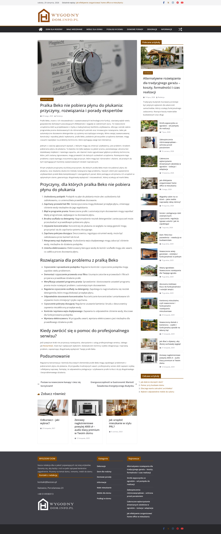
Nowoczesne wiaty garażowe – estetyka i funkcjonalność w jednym (170, 254)
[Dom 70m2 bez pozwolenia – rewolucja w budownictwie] (149, 239)
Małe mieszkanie (74, 29)
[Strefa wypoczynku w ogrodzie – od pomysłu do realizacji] (149, 127)
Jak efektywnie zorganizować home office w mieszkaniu (167, 183)
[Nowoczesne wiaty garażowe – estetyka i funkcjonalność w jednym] (149, 255)
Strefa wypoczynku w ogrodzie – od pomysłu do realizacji (169, 126)
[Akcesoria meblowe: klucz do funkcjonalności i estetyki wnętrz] (149, 288)
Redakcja (59, 116)
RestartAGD (48, 346)
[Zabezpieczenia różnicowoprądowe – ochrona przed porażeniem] (149, 145)
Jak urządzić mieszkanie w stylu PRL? (120, 423)
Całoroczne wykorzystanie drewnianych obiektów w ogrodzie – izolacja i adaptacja (98, 3)
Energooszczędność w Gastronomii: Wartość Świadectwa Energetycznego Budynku (112, 384)
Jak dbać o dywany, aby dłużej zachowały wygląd (170, 342)
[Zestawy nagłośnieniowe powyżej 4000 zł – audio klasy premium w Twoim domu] (87, 401)
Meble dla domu (94, 29)
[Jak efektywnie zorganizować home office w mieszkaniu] (149, 184)
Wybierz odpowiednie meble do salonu (157, 391)
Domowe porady (135, 29)
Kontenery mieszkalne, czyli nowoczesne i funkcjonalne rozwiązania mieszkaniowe (169, 305)
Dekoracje (152, 29)
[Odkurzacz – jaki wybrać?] (53, 401)
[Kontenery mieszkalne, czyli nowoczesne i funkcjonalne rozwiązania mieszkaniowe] (149, 308)
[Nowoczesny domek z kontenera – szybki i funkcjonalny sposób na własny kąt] (149, 328)
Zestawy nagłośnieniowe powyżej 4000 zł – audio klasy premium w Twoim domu (87, 426)
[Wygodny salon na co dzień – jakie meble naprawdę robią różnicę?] (149, 201)
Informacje (166, 29)
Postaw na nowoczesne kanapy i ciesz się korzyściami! (61, 384)
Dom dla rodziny (54, 29)
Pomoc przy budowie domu (152, 385)
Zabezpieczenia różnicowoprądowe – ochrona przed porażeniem (168, 143)
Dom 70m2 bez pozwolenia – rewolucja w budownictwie (170, 237)
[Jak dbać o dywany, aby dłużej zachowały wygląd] (149, 344)
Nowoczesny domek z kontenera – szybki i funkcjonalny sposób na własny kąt (169, 326)
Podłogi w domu (115, 29)
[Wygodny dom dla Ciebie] (41, 29)
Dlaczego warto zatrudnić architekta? (156, 388)
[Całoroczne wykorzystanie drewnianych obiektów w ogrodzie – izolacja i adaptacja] (149, 166)
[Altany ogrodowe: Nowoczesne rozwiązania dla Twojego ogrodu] (149, 272)
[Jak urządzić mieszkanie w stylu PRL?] (121, 401)
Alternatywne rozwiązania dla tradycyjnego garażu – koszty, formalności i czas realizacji (162, 85)
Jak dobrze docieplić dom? (152, 382)
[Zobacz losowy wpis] (180, 29)
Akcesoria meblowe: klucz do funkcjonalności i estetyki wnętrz (170, 287)
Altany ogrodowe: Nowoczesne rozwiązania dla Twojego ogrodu (170, 270)
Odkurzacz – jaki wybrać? (49, 421)
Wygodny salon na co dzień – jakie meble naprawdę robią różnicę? (170, 199)
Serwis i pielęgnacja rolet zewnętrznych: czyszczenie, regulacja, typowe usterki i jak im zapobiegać (170, 218)
